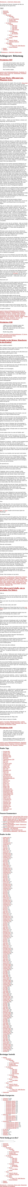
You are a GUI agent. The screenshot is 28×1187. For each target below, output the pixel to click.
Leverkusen (9, 581)
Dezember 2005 (7, 1028)
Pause (14, 335)
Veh (11, 745)
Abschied (6, 751)
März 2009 (5, 976)
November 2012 (7, 917)
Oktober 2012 (6, 919)
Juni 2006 (5, 1020)
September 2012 (7, 920)
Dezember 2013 (7, 900)
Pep (12, 73)
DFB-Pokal (5, 1114)
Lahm (6, 772)
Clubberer (17, 578)
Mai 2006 (5, 1021)
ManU (14, 581)
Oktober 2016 (6, 856)
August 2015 (6, 873)
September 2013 (7, 904)
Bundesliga (8, 15)
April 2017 (5, 848)
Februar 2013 (6, 913)
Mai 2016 (5, 861)
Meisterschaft (3, 316)
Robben (9, 582)
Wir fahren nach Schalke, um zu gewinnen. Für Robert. (12, 589)
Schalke (13, 582)
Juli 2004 (5, 1051)
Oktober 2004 (6, 1047)
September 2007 (7, 1000)
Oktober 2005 (6, 1031)
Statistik (5, 13)
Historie (5, 48)
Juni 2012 (5, 924)
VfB (12, 585)
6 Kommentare (8, 337)
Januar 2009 (6, 979)
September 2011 (7, 936)
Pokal (7, 39)
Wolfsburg (8, 319)
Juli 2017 (5, 845)
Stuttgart (2, 583)
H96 (5, 724)
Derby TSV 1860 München (18, 45)
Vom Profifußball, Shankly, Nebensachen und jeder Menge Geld (15, 819)
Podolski (6, 780)
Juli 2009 (5, 971)
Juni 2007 (5, 1004)
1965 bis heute (15, 29)
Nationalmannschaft (7, 335)
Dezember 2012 (7, 916)
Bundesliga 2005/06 (10, 1102)
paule (1, 72)
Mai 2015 (5, 877)
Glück (15, 579)
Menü (2, 8)
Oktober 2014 (6, 887)
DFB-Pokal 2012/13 (11, 1120)
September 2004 (7, 1048)
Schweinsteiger (10, 316)
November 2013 (7, 901)
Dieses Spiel (25, 83)
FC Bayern (8, 23)
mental (17, 581)
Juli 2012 (5, 923)
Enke (22, 723)
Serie (24, 582)
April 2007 (5, 1007)
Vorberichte (7, 803)
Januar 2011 (6, 947)
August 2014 (6, 889)
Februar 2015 (6, 881)
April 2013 (5, 911)
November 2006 (7, 1013)
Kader (9, 73)
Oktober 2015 (6, 870)
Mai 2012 (5, 925)
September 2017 (7, 842)
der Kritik (15, 273)
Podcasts (5, 1130)
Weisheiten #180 (6, 322)
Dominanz (22, 312)
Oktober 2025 (6, 837)
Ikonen (10, 35)
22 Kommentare (6, 74)
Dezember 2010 (7, 948)
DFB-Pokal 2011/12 (11, 1118)
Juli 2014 (5, 891)
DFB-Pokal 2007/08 (11, 1117)
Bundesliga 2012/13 (15, 311)
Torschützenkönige (13, 21)
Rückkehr (9, 724)
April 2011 (5, 943)
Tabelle (21, 316)
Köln (4, 581)
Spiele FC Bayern (13, 40)
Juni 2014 (5, 892)
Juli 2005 (5, 1035)
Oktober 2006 (6, 1015)
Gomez (18, 313)
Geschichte (11, 31)
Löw (1, 335)
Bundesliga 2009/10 (14, 577)
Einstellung (2, 313)
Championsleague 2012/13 (12, 1126)
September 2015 (7, 872)
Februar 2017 (6, 850)
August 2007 (6, 1001)
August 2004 (6, 1050)
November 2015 (7, 869)
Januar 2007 (6, 1011)
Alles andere (9, 43)
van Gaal (18, 317)
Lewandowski (3, 315)
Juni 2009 (5, 972)
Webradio (5, 1133)
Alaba (20, 577)
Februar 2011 (6, 945)
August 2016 (6, 858)
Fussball (2, 724)
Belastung (16, 72)
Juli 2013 (5, 907)
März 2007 (5, 1008)
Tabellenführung (8, 583)
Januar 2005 (6, 1043)
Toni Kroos (6, 317)
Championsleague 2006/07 (12, 1122)
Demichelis (22, 578)
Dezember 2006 (7, 1012)
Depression (17, 723)
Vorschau (6, 805)
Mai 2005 (5, 1037)
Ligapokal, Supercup (14, 41)
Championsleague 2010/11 (12, 1124)
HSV (22, 579)
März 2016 (5, 864)
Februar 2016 (6, 865)
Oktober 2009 (6, 967)
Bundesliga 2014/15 (10, 1113)
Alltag (18, 721)
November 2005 (7, 1029)
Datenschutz (6, 12)
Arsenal (22, 311)
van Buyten (12, 317)
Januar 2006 (6, 1027)
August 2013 (6, 905)
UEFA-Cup (7, 798)
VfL (22, 317)
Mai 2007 (5, 1005)
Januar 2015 (6, 883)
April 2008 (5, 991)
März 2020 (5, 838)
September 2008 (7, 984)
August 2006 (6, 1017)
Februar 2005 (6, 1041)
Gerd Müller (15, 36)
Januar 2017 (6, 852)
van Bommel (7, 799)
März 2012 (5, 928)
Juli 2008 (5, 987)
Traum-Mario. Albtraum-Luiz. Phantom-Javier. (12, 79)
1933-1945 (14, 27)
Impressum (5, 11)
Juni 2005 (5, 1036)
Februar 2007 (6, 1009)
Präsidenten (14, 32)
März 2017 (5, 849)
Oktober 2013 (6, 903)
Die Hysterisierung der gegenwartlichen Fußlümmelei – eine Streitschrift (14, 828)
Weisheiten (11, 72)
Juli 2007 (5, 1003)
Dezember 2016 (7, 853)
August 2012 (6, 921)
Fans (25, 723)
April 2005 (5, 1039)
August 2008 (6, 985)
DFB (1, 579)
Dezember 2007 (7, 996)
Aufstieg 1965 (12, 20)
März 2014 (5, 896)
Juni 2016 (5, 860)
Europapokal (6, 1121)
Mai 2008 (5, 989)
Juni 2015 (5, 876)
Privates (6, 783)
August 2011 (6, 937)
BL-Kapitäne (15, 33)
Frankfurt (11, 579)
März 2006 (5, 1024)
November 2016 (7, 854)
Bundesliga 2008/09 (10, 1106)
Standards (17, 316)
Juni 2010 (5, 956)
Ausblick (22, 721)
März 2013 (5, 912)
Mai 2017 (5, 846)
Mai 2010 (5, 957)
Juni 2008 (5, 988)
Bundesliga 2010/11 (10, 1109)
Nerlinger (22, 581)
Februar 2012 (6, 929)
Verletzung (7, 585)
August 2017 (6, 844)
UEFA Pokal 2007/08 (11, 1128)
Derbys (10, 44)
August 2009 (6, 969)
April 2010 (5, 959)
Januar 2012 (6, 931)
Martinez (22, 315)
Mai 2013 (5, 909)
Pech (26, 581)
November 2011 (7, 933)
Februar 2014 (6, 897)
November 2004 (7, 1046)
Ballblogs (5, 49)
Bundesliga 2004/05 (10, 1101)
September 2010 (7, 952)
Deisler (12, 723)
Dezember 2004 (7, 1044)
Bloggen (6, 754)
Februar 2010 (6, 961)
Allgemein (14, 721)
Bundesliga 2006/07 (10, 1104)
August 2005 (6, 1033)
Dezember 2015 (7, 868)
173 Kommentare (14, 319)
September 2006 (7, 1016)
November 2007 (7, 997)
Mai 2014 (5, 893)
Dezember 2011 (6, 932)
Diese (1, 510)
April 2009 (5, 975)
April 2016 (5, 862)
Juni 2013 (5, 908)
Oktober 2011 (6, 935)
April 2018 (5, 841)
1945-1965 (14, 28)
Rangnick (7, 745)
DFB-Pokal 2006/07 (11, 1116)
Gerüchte (14, 313)
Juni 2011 (5, 940)
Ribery (4, 582)
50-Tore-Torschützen (14, 19)
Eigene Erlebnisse (13, 47)
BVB (5, 758)
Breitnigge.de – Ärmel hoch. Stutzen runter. (10, 1)
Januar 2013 (6, 915)
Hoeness (6, 767)
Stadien (10, 37)
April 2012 (5, 927)
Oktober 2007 (6, 999)
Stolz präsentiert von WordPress (7, 1186)
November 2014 (7, 885)
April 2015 (5, 879)
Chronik (11, 24)
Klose (1, 581)
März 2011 (5, 944)
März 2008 (5, 992)
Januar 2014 (6, 899)
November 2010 (7, 949)
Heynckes (23, 313)
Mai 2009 (5, 973)
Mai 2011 (5, 941)
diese (6, 510)
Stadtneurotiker (6, 829)
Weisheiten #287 (6, 60)
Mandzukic (17, 315)
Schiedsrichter (7, 788)
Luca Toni (7, 775)
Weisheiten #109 (6, 728)
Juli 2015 (5, 874)
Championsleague (15, 312)
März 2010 (5, 960)
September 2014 (7, 888)
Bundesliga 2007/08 (10, 1105)
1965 (13, 17)
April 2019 (5, 840)
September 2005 (7, 1032)
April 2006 (5, 1023)
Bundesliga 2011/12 (10, 1110)
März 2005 (5, 1040)
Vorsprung (2, 319)
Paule (5, 779)
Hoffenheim (23, 743)
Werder (6, 807)
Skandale (11, 16)
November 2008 (7, 981)
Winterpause (7, 809)
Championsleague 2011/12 (12, 1125)
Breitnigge (7, 755)
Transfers (6, 796)
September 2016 (7, 857)
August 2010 (6, 953)
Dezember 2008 (7, 980)
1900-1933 (14, 25)
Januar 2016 (6, 866)
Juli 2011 (5, 939)
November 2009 (7, 965)
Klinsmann (7, 770)
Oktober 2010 (6, 951)
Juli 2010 (5, 955)
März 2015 (5, 880)
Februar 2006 (6, 1025)
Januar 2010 (6, 963)
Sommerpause (17, 73)
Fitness (5, 73)
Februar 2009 (6, 977)
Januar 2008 (6, 995)
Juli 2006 (5, 1019)
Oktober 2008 (6, 983)
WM (1, 74)
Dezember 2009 (7, 964)
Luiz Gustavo (10, 315)
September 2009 (7, 968)
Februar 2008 (6, 993)
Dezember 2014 (7, 884)
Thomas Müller (16, 583)
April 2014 (5, 895)
